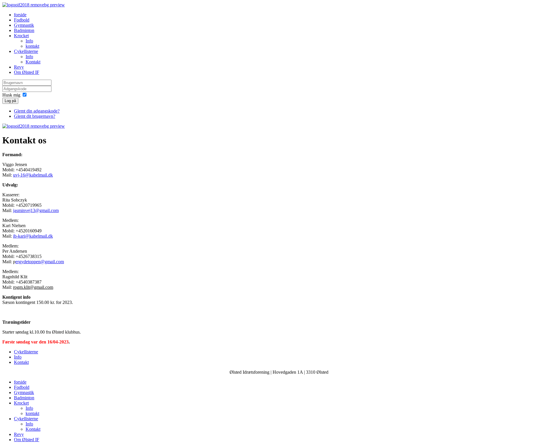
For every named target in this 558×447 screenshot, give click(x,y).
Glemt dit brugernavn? (34, 116)
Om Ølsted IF (26, 72)
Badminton (24, 30)
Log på (10, 101)
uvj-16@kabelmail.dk (33, 174)
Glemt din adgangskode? (37, 110)
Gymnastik (24, 25)
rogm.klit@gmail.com (33, 287)
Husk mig (11, 94)
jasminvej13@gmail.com (36, 210)
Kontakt (33, 61)
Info (29, 40)
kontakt (32, 46)
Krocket (21, 35)
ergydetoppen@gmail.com (39, 261)
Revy (19, 67)
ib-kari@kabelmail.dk (33, 236)
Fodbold (21, 19)
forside (20, 14)
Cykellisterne (26, 51)
